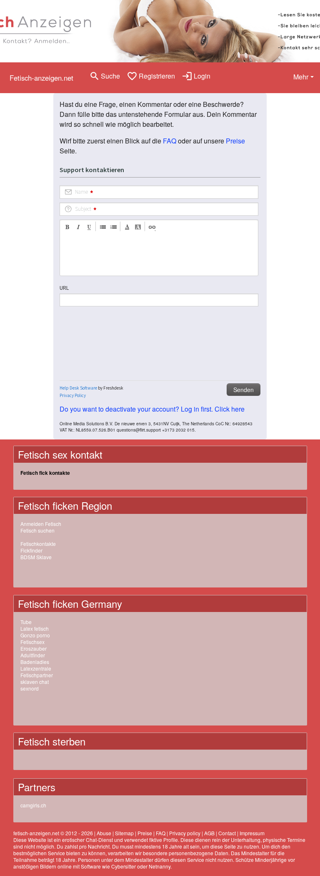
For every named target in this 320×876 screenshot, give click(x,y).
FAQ (169, 141)
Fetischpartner (36, 675)
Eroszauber (33, 648)
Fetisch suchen (37, 530)
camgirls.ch (33, 805)
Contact (227, 833)
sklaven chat (34, 681)
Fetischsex (32, 641)
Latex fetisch (34, 628)
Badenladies (34, 661)
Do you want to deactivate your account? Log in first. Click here (152, 409)
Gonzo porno (35, 635)
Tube (26, 621)
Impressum (252, 833)
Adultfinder (32, 655)
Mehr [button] (300, 76)
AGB (209, 833)
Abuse (104, 833)
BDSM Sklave (36, 556)
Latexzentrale (35, 668)
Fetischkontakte (38, 543)
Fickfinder (31, 550)
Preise (235, 141)
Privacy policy (184, 833)
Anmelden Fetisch (40, 523)
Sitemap (124, 833)
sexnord (29, 688)
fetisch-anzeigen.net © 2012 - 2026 (53, 833)
